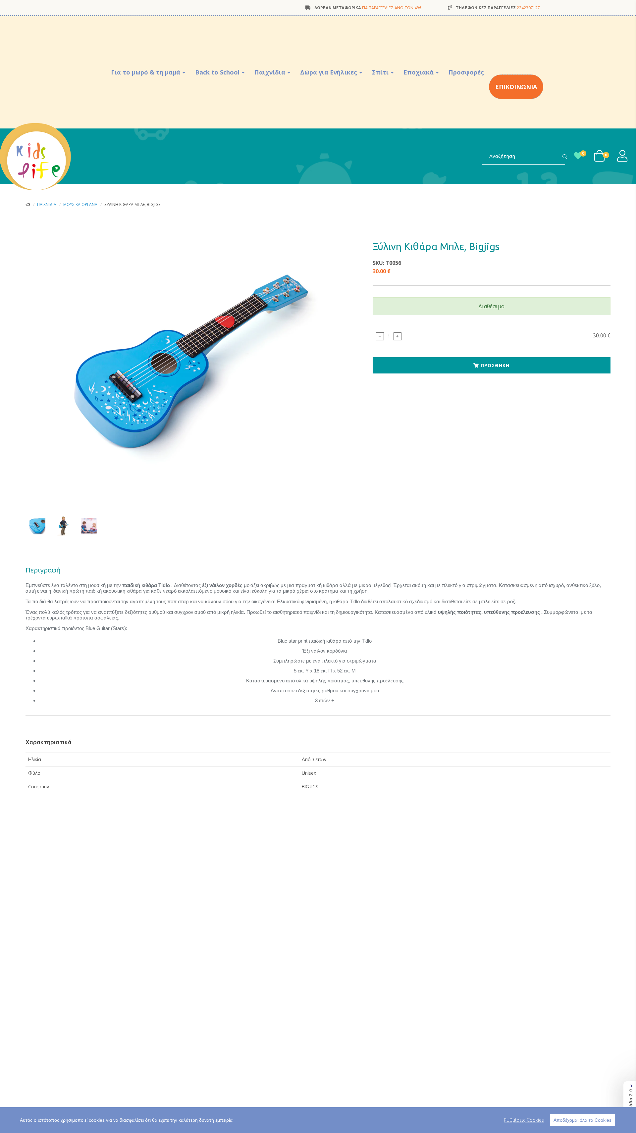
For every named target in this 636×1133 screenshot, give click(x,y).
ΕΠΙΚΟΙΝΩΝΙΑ (516, 87)
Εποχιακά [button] (419, 72)
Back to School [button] (218, 72)
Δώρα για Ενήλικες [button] (329, 72)
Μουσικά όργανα (80, 204)
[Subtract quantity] (380, 336)
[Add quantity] (397, 336)
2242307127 (528, 8)
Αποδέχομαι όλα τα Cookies (582, 1120)
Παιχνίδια (46, 204)
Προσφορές (466, 72)
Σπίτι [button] (381, 72)
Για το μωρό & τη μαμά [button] (146, 72)
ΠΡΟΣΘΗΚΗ (494, 365)
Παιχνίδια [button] (270, 72)
